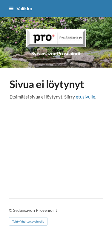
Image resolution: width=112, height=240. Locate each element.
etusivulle (85, 96)
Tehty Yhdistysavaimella (28, 221)
